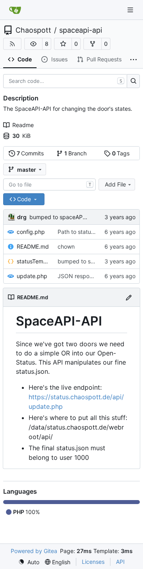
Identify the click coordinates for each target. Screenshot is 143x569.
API (120, 561)
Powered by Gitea (34, 550)
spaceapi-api (80, 30)
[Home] (15, 10)
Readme (23, 125)
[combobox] (49, 184)
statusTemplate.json (33, 261)
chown (66, 246)
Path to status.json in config (93, 231)
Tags (121, 153)
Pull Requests (104, 59)
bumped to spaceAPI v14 (62, 217)
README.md (33, 246)
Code (24, 59)
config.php (31, 231)
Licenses (93, 561)
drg (22, 217)
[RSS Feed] (12, 44)
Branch (75, 153)
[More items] (133, 59)
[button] (33, 44)
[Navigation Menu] (131, 9)
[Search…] (133, 81)
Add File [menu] (115, 184)
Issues (59, 59)
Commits (30, 153)
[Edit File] (128, 297)
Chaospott (33, 30)
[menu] (28, 562)
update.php (32, 276)
